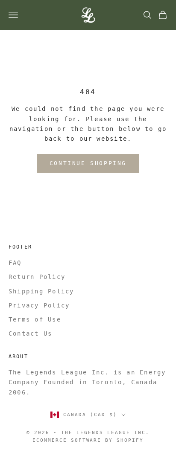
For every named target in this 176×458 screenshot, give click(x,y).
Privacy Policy (39, 305)
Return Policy (37, 276)
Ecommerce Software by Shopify (88, 440)
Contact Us (30, 333)
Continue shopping (88, 163)
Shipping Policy (41, 291)
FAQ (15, 262)
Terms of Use (35, 319)
